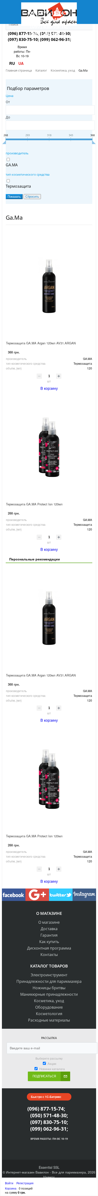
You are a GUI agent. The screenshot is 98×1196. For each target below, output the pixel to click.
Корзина (10, 1188)
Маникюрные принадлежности (49, 994)
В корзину (49, 388)
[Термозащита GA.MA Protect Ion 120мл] (49, 447)
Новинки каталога (52, 1069)
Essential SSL (49, 1167)
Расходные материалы (49, 1020)
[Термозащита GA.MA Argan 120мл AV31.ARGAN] (49, 286)
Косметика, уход (49, 1000)
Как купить (49, 941)
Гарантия (49, 935)
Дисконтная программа (49, 948)
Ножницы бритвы (49, 987)
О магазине (49, 922)
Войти (9, 1183)
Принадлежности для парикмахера (49, 981)
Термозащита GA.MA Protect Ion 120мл (34, 504)
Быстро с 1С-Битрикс (46, 1097)
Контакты (49, 954)
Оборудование (49, 1007)
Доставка (49, 928)
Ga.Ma (14, 217)
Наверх (49, 1176)
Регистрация (25, 1183)
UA (21, 63)
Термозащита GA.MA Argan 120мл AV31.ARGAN (41, 343)
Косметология (49, 1013)
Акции (52, 1063)
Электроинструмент (49, 975)
